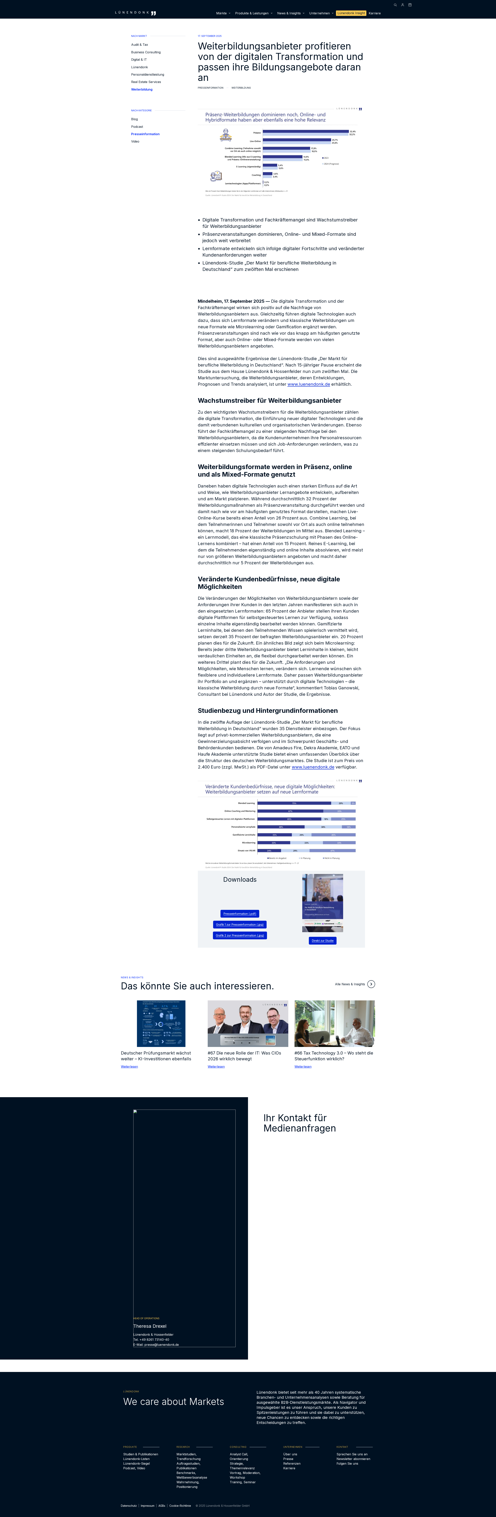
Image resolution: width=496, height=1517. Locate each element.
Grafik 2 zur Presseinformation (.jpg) (240, 935)
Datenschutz (129, 1505)
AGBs (161, 1505)
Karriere (375, 13)
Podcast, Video (134, 1468)
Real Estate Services (146, 82)
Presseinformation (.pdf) (239, 913)
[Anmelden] (402, 5)
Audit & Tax (139, 45)
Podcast (137, 126)
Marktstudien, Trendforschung (189, 1456)
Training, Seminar (243, 1482)
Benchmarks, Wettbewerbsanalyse (192, 1475)
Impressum (147, 1505)
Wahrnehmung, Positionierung (188, 1484)
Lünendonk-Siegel (136, 1463)
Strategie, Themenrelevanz (242, 1466)
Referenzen (292, 1463)
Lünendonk (139, 67)
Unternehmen (319, 13)
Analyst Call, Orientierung (239, 1456)
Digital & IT (139, 59)
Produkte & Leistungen (252, 13)
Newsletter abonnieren (353, 1459)
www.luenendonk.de (309, 384)
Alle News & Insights (350, 984)
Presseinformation (145, 134)
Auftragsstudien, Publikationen (189, 1466)
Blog (134, 119)
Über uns (290, 1454)
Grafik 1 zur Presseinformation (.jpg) (240, 924)
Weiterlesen (129, 1066)
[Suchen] (395, 5)
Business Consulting (146, 52)
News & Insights (289, 13)
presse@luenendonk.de (161, 1345)
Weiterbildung (141, 89)
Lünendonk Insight (351, 13)
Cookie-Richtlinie (180, 1505)
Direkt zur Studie (323, 940)
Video (135, 141)
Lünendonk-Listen (136, 1459)
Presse (288, 1459)
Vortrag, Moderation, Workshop (245, 1475)
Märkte (221, 13)
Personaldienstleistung (147, 74)
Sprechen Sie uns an (352, 1454)
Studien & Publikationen (140, 1454)
